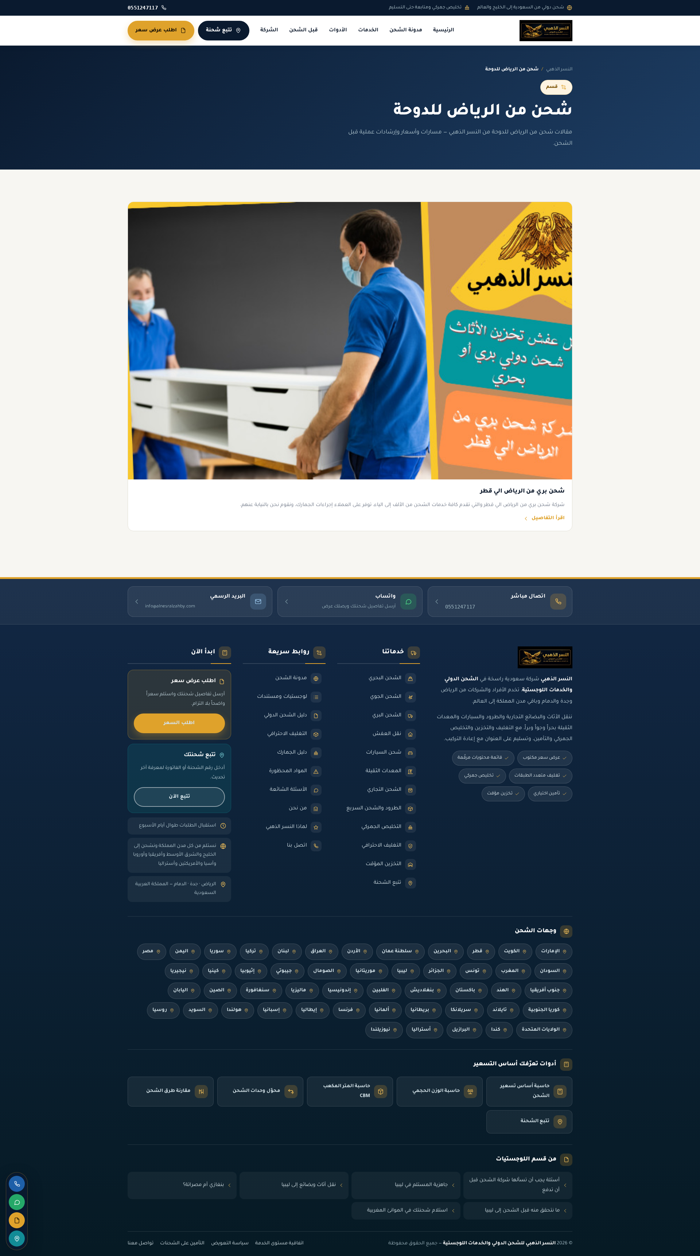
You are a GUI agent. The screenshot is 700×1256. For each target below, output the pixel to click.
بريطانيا (420, 1010)
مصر (148, 951)
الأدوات (338, 31)
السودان (550, 971)
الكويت (512, 951)
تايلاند (500, 1010)
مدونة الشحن (405, 31)
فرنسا (345, 1010)
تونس (472, 971)
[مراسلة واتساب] (17, 1202)
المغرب (509, 971)
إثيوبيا (247, 971)
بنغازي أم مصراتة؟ (203, 1185)
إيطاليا (309, 1010)
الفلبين (380, 990)
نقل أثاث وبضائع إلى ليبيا (308, 1185)
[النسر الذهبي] (546, 30)
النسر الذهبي (559, 69)
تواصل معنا (140, 1243)
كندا (495, 1030)
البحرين (442, 951)
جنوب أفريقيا (545, 990)
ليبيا (402, 971)
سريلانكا (461, 1010)
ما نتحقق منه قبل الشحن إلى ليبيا (522, 1210)
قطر (477, 951)
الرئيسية (443, 31)
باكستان (465, 990)
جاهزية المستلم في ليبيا (421, 1185)
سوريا (217, 951)
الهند (503, 990)
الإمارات (550, 951)
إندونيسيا (339, 990)
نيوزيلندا (380, 1030)
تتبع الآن (179, 797)
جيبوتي (284, 971)
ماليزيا (298, 990)
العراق (318, 951)
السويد (196, 1010)
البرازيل (461, 1030)
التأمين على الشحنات (182, 1243)
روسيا (159, 1010)
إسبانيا (271, 1010)
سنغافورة (257, 990)
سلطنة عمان (397, 951)
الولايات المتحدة (541, 1030)
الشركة (269, 31)
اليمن (181, 951)
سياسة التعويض (230, 1243)
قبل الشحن (303, 31)
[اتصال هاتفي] (17, 1184)
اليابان (180, 990)
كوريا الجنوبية (544, 1010)
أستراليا (421, 1030)
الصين (216, 990)
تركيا (250, 951)
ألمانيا (381, 1010)
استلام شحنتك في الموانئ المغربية (407, 1210)
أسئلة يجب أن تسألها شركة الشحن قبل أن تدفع (514, 1185)
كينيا (213, 971)
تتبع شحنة (219, 30)
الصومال (323, 971)
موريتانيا (365, 971)
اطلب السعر (179, 723)
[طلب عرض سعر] (17, 1220)
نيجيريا (178, 971)
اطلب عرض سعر (156, 30)
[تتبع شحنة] (17, 1238)
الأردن (353, 951)
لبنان (283, 951)
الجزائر (436, 971)
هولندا (234, 1010)
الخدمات (368, 31)
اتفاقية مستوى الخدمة (279, 1243)
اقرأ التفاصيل (548, 518)
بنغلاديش (422, 990)
